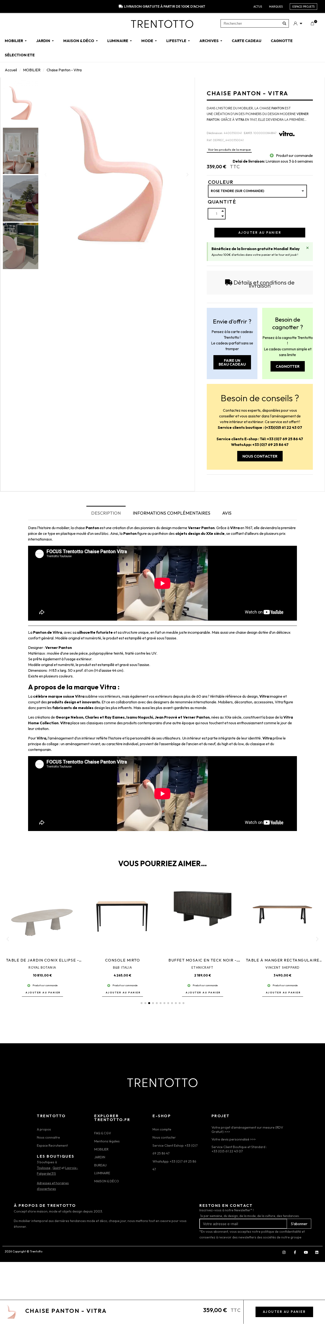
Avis (226, 513)
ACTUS (257, 6)
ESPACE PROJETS (303, 6)
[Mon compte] (298, 23)
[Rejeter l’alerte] (307, 248)
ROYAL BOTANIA (42, 967)
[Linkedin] (316, 1252)
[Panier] (312, 23)
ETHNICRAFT (202, 967)
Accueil (11, 70)
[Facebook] (294, 1252)
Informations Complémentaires (171, 513)
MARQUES (276, 6)
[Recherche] (284, 23)
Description (106, 513)
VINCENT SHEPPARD (283, 967)
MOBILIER (31, 70)
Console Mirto (122, 960)
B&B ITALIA (122, 967)
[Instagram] (283, 1252)
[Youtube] (305, 1252)
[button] (45, 174)
